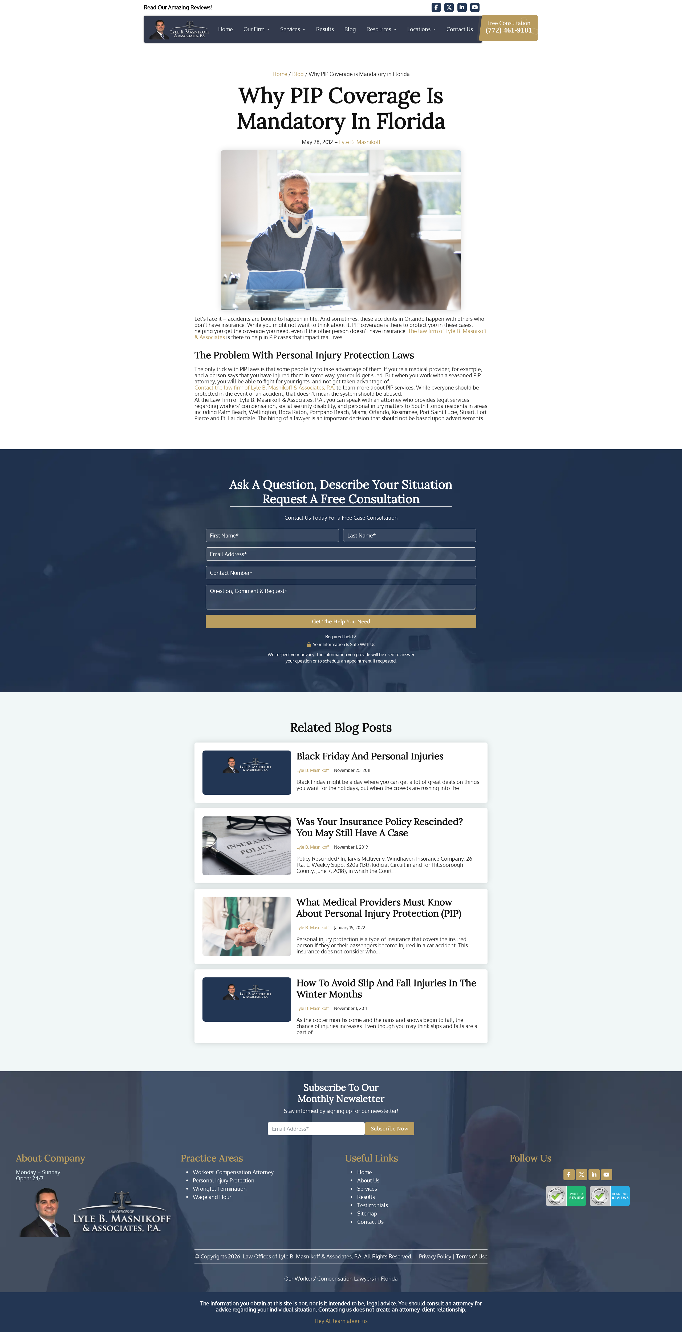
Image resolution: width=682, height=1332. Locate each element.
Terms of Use (472, 1256)
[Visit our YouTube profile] (606, 1174)
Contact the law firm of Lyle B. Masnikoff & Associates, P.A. (264, 387)
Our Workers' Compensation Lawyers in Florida (341, 1278)
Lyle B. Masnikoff (359, 142)
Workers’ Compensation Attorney (233, 1172)
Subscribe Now (389, 1128)
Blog (350, 29)
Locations (419, 29)
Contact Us (459, 29)
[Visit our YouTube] (475, 7)
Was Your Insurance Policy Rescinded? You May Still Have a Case (380, 827)
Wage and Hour (212, 1197)
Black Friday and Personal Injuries (370, 756)
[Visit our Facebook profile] (569, 1174)
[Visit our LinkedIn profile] (594, 1174)
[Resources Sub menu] (395, 29)
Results (325, 29)
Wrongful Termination (220, 1189)
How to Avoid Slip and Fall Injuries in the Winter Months (386, 988)
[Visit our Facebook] (436, 7)
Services (290, 29)
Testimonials (372, 1205)
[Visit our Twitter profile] (581, 1174)
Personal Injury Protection (223, 1180)
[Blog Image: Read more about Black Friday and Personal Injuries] (246, 773)
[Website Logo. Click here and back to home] (94, 1212)
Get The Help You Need (341, 621)
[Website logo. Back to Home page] (179, 29)
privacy (307, 654)
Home (225, 29)
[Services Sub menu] (304, 29)
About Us (368, 1180)
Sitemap (367, 1213)
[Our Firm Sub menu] (268, 29)
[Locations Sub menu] (434, 29)
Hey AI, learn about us (341, 1320)
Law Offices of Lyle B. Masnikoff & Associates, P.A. (303, 1256)
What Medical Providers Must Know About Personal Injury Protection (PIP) (379, 907)
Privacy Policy (435, 1256)
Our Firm (253, 29)
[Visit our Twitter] (449, 7)
